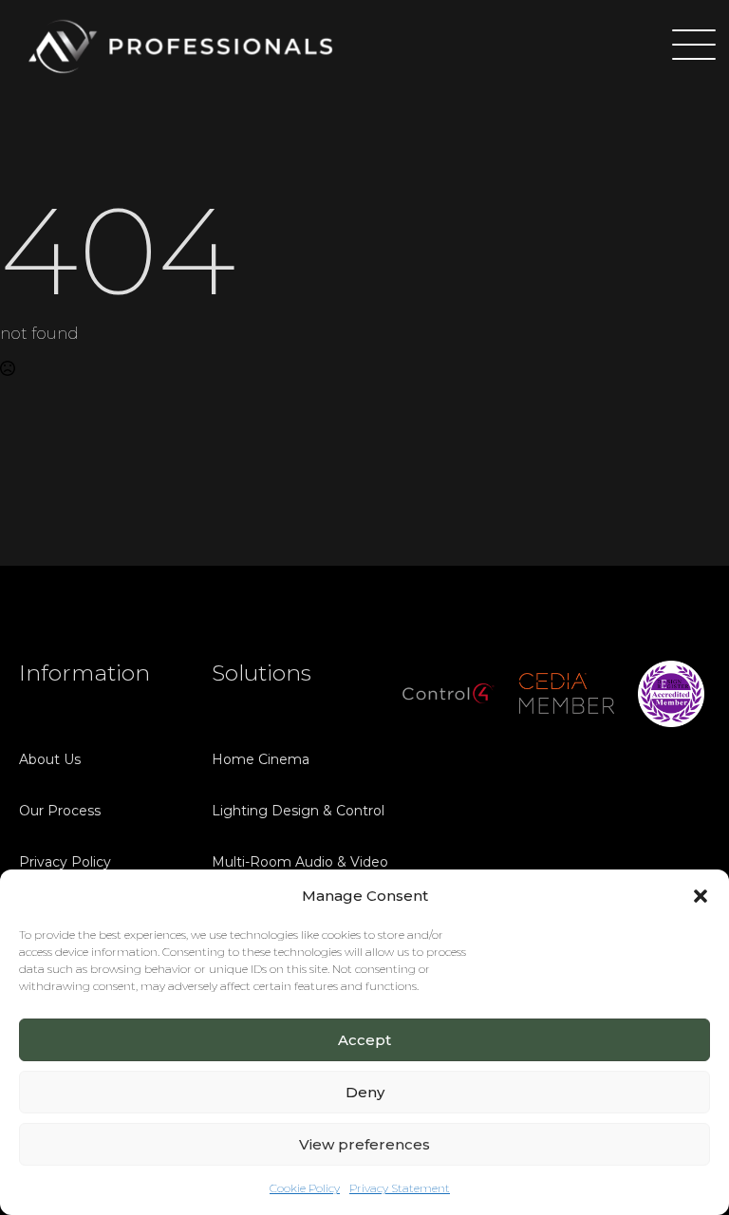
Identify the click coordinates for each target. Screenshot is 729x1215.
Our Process (60, 810)
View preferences (364, 1144)
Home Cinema (260, 759)
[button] (700, 896)
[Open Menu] (685, 46)
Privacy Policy (65, 861)
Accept (364, 1040)
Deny (365, 1092)
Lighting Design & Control (288, 810)
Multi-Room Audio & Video (288, 861)
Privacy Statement (399, 1188)
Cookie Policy (305, 1188)
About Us (50, 759)
